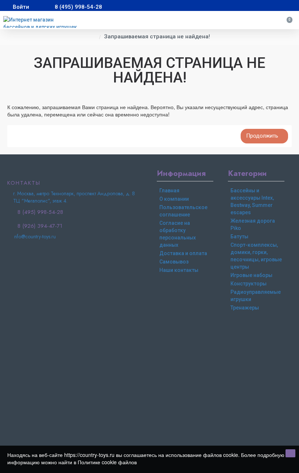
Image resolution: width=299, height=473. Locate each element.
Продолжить (262, 135)
